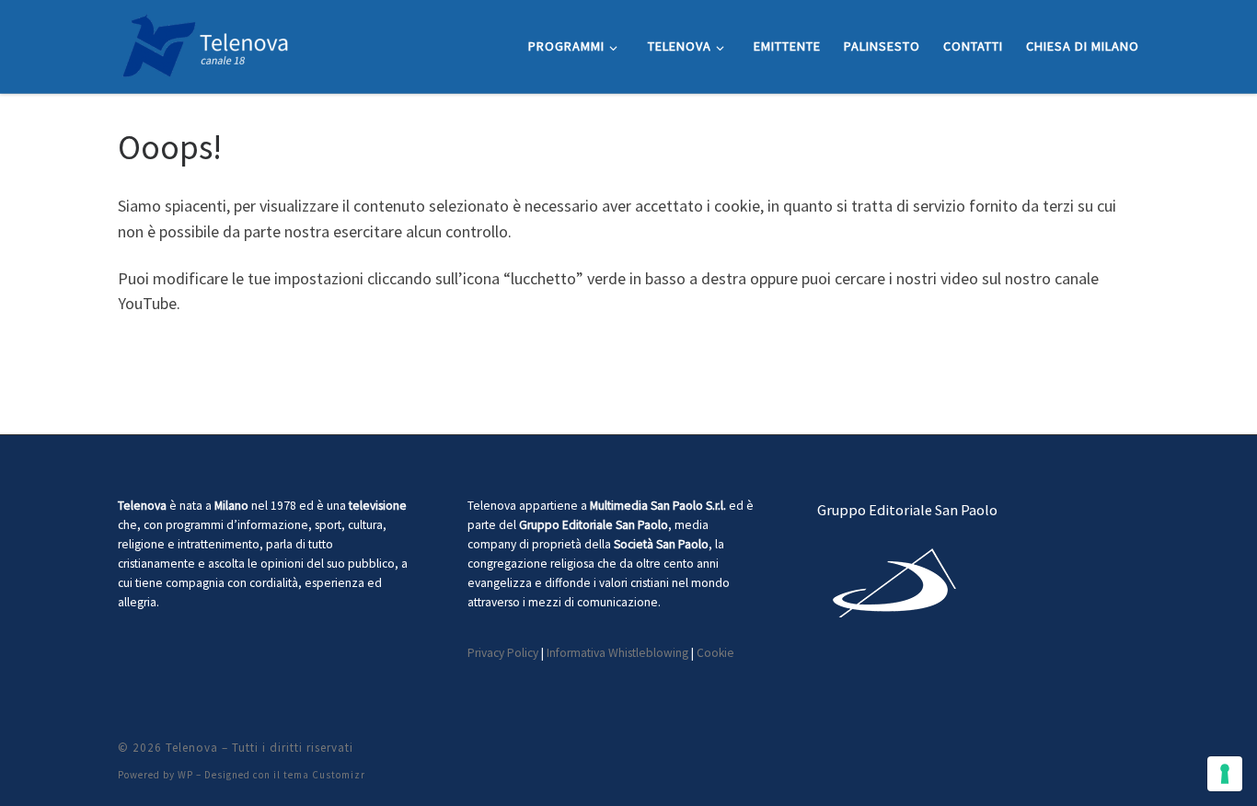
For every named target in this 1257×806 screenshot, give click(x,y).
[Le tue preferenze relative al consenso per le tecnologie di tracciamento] (1224, 773)
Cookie (715, 653)
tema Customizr (324, 774)
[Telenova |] (205, 42)
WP (185, 774)
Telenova (192, 747)
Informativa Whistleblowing (617, 653)
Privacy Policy (502, 653)
